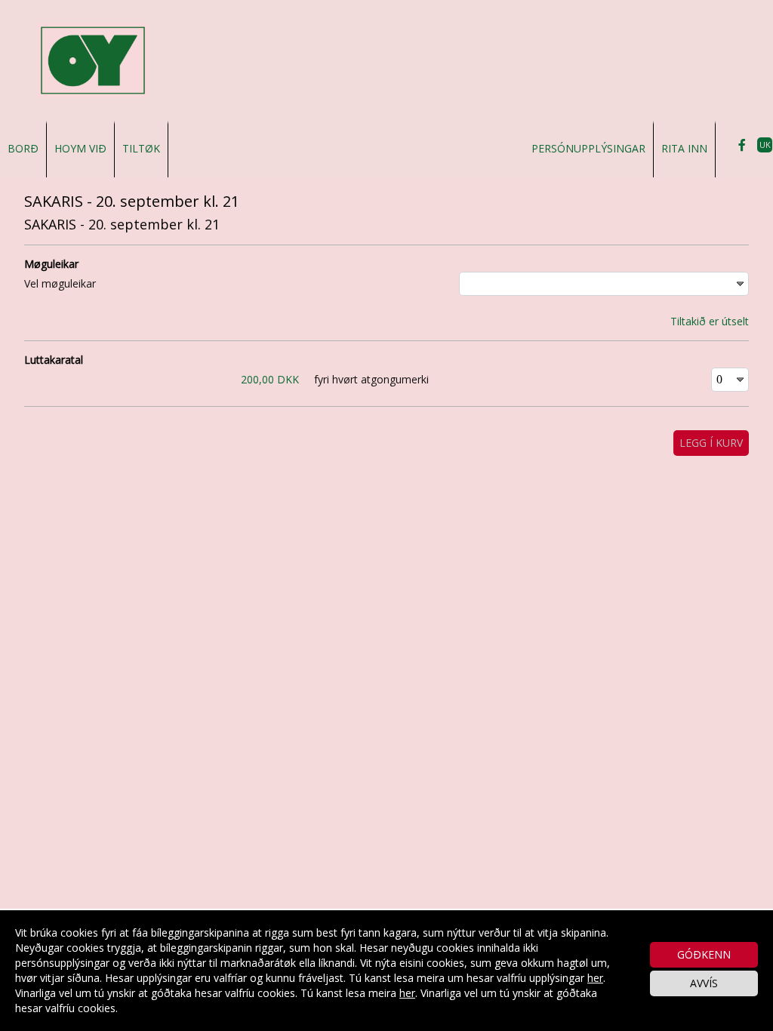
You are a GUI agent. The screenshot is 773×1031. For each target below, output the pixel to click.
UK (765, 144)
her (595, 978)
